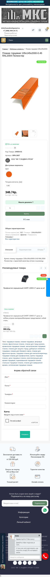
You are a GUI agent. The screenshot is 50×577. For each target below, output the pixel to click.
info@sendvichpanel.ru (10, 28)
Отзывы (41, 249)
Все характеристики (12, 239)
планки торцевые (27, 342)
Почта (7, 386)
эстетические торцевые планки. (20, 365)
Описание (9, 250)
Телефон (8, 394)
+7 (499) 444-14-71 (10, 31)
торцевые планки (13, 342)
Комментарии (10, 403)
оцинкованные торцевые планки (28, 360)
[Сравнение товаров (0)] (33, 30)
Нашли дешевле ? (25, 202)
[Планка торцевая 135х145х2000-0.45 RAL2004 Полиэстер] (25, 93)
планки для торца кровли (34, 344)
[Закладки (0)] (39, 30)
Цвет (7, 169)
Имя (6, 377)
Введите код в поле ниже (13, 415)
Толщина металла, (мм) (13, 182)
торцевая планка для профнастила (15, 356)
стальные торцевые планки (12, 363)
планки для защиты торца (18, 349)
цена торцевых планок (17, 358)
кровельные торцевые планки (13, 346)
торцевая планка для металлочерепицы (31, 353)
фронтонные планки (16, 344)
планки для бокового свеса (21, 351)
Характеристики (25, 250)
